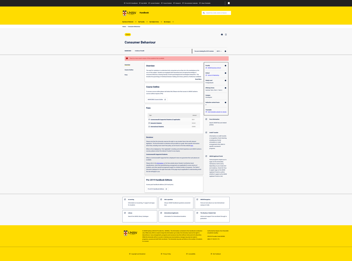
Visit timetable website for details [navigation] (217, 112)
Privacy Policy (167, 254)
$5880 (194, 126)
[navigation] (156, 99)
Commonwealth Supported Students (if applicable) (165, 119)
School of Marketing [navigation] (213, 75)
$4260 (194, 123)
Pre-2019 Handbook (132, 3)
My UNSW (144, 3)
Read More (198, 79)
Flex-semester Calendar (191, 3)
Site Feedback (217, 254)
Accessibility (191, 254)
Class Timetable (205, 3)
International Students (157, 126)
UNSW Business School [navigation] (214, 68)
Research (178, 3)
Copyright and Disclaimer (138, 254)
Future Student (167, 3)
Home (124, 26)
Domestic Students (156, 123)
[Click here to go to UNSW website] (129, 14)
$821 (193, 119)
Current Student (155, 3)
